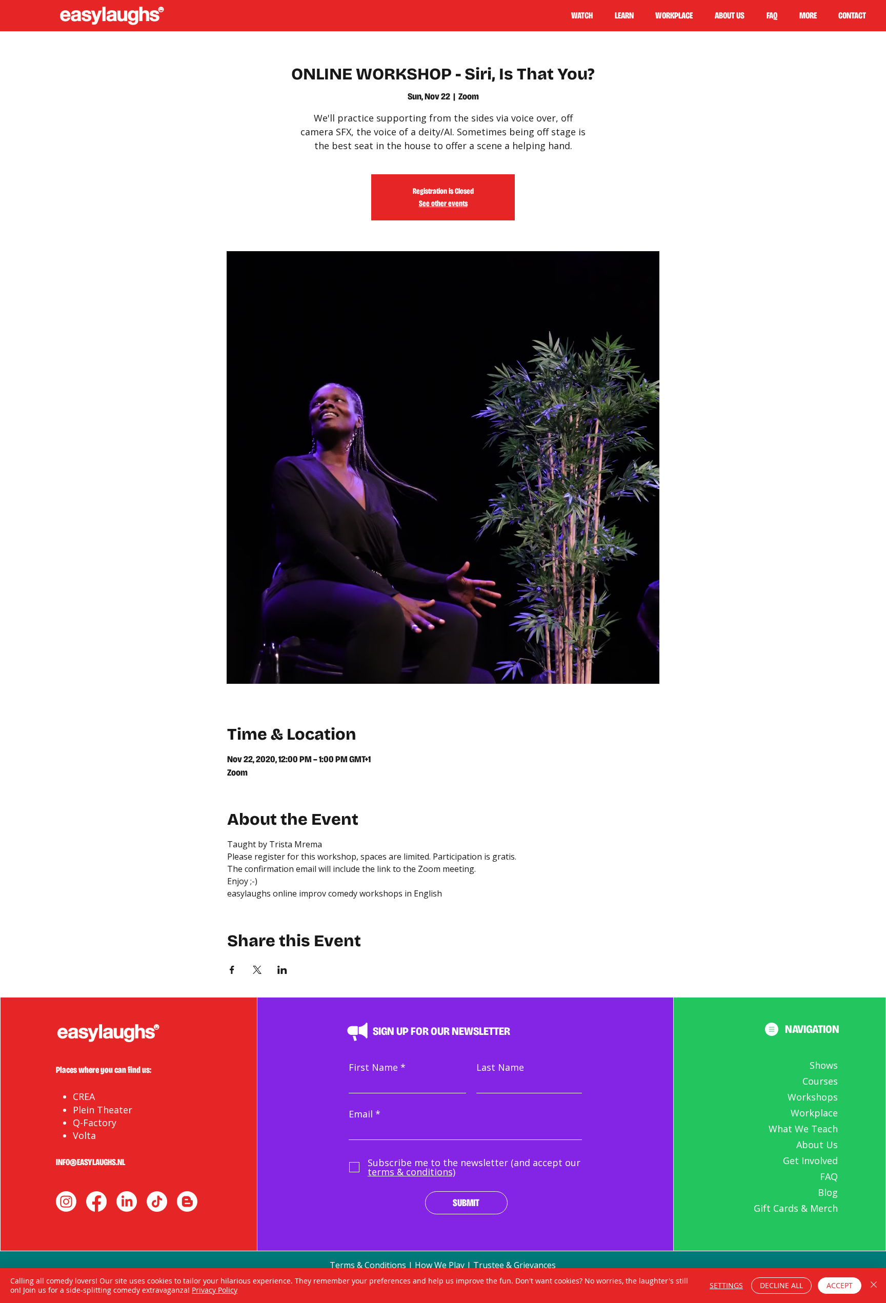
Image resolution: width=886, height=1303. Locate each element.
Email (361, 1113)
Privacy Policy (214, 1290)
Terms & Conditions (368, 1265)
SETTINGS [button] (726, 1285)
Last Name (500, 1067)
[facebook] (96, 1201)
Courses (820, 1081)
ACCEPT (840, 1285)
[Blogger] (187, 1201)
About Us (817, 1144)
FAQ (829, 1176)
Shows (824, 1065)
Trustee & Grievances (514, 1265)
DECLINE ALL (781, 1285)
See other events (443, 203)
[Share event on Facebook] (232, 970)
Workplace (814, 1113)
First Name (373, 1067)
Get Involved (810, 1160)
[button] (629, 15)
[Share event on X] (257, 970)
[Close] (874, 1285)
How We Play (440, 1265)
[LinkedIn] (126, 1201)
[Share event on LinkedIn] (282, 970)
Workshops (813, 1097)
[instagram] (66, 1201)
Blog (828, 1192)
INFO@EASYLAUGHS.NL (90, 1162)
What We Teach (803, 1129)
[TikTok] (157, 1201)
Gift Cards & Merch (796, 1208)
